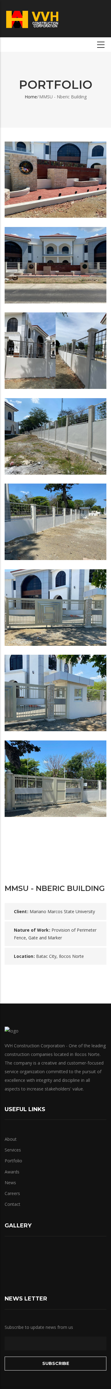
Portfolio (13, 1161)
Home (31, 97)
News (10, 1182)
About (11, 1139)
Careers (12, 1193)
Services (13, 1150)
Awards (12, 1172)
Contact (12, 1204)
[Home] (32, 18)
